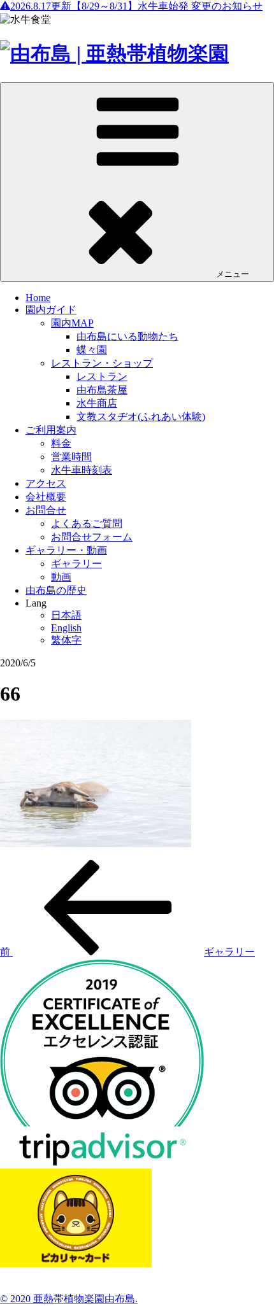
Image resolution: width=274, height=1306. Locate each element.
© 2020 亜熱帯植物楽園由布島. (69, 1298)
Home (37, 297)
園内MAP (72, 323)
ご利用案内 (50, 430)
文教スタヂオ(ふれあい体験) (140, 416)
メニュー (232, 274)
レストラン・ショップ (102, 363)
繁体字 (66, 640)
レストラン (101, 376)
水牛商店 (96, 403)
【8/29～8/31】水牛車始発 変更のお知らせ (136, 6)
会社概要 (45, 496)
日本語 (66, 615)
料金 (61, 443)
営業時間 (71, 456)
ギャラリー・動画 (66, 550)
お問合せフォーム (92, 536)
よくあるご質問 (86, 523)
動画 (61, 577)
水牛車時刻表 (81, 470)
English (66, 627)
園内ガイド (50, 309)
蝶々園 (91, 349)
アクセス (45, 483)
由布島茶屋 (101, 389)
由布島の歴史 (56, 590)
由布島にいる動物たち (127, 336)
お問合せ (45, 510)
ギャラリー (76, 563)
